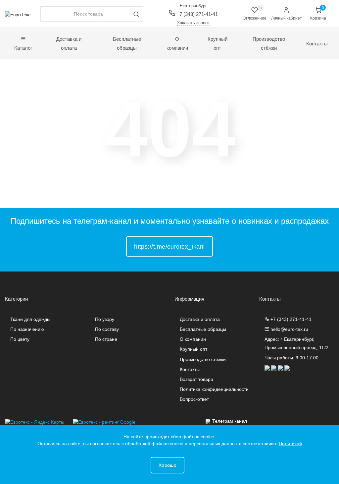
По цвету (19, 339)
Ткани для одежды (30, 319)
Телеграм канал (229, 421)
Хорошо (167, 465)
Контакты (317, 43)
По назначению (27, 329)
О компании (177, 43)
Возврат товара (196, 379)
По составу (107, 329)
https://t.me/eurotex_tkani (169, 246)
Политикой (290, 443)
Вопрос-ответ (194, 399)
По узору (104, 319)
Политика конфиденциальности (214, 389)
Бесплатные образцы (127, 43)
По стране (106, 339)
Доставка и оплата (68, 43)
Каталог (23, 48)
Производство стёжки (269, 43)
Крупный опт (217, 43)
